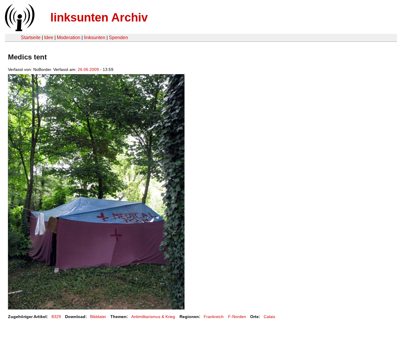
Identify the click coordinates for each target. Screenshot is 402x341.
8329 (56, 316)
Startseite (31, 37)
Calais (269, 316)
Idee (48, 37)
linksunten (94, 37)
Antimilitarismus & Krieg (153, 316)
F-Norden (237, 316)
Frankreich (214, 316)
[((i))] (19, 29)
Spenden (118, 37)
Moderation (68, 37)
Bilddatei (98, 316)
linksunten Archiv (99, 17)
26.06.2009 (88, 69)
